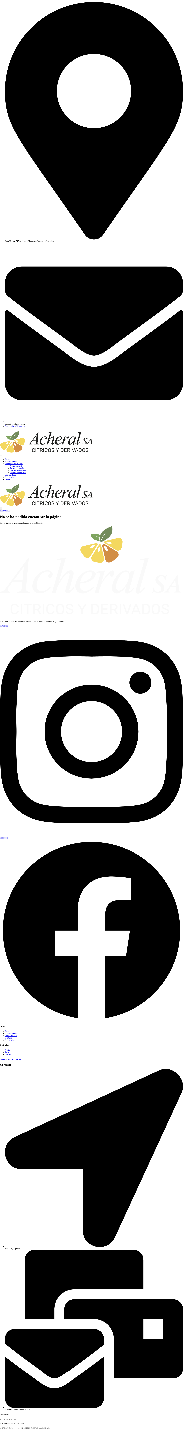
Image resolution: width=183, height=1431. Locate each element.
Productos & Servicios (14, 464)
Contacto (8, 479)
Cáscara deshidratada (18, 470)
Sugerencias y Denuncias (10, 1059)
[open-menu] (1, 455)
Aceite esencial (16, 466)
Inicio (7, 459)
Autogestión (10, 477)
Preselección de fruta (18, 473)
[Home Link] (46, 506)
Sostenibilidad (10, 475)
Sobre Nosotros (11, 461)
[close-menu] (1, 508)
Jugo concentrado (17, 468)
